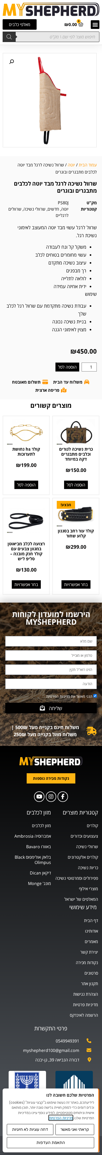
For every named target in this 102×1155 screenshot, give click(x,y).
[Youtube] (39, 796)
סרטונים (91, 973)
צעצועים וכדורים (84, 836)
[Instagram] (51, 796)
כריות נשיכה (88, 868)
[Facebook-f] (63, 796)
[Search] (9, 37)
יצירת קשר (89, 952)
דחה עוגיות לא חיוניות (30, 1129)
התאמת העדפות (50, 1142)
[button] (95, 24)
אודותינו (91, 931)
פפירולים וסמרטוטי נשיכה (76, 878)
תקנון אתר (89, 983)
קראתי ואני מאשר (74, 1129)
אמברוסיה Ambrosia (32, 836)
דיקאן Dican (40, 873)
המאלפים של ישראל (81, 899)
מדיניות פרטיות (85, 1005)
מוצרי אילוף (88, 889)
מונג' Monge (39, 883)
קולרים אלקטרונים (83, 857)
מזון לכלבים (41, 825)
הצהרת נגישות (85, 994)
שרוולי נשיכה (35, 209)
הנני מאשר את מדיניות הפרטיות (69, 696)
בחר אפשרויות (76, 584)
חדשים (53, 209)
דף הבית (91, 920)
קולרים (92, 825)
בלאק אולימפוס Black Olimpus (33, 859)
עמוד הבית (88, 165)
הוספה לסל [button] (76, 485)
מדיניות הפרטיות (61, 1117)
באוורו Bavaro (38, 846)
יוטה (71, 165)
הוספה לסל (67, 367)
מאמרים (91, 941)
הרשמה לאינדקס (84, 1015)
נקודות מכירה (87, 962)
